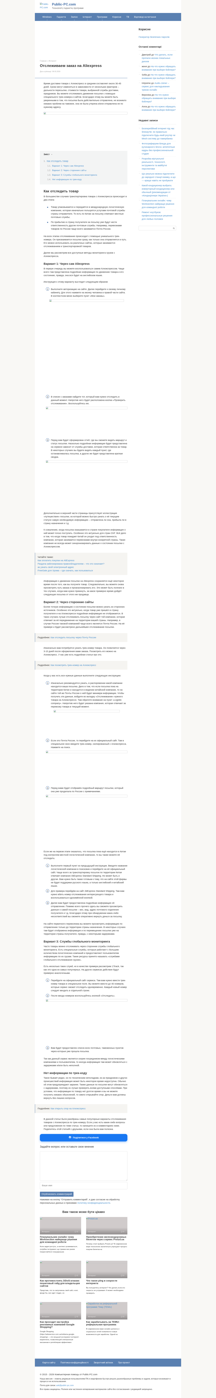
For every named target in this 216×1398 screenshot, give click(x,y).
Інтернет (87, 17)
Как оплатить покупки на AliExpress (56, 560)
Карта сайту (48, 1362)
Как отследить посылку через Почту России (73, 637)
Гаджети (61, 17)
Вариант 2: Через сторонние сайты (69, 170)
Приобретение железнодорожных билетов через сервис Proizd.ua (106, 1238)
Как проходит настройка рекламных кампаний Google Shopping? (57, 1324)
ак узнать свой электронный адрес (56, 567)
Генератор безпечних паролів (154, 37)
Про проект (124, 1362)
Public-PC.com (64, 4)
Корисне (116, 17)
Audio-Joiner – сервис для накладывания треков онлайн (156, 86)
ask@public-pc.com (65, 1385)
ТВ (127, 17)
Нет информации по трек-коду (67, 179)
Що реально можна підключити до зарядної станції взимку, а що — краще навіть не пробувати (159, 177)
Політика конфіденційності (74, 1362)
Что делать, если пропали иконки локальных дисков (157, 58)
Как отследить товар (57, 161)
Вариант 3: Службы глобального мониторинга (74, 175)
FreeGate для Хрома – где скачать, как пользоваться (65, 570)
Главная (43, 61)
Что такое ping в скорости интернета (101, 1282)
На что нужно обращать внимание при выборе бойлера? (159, 98)
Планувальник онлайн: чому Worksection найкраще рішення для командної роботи (58, 1239)
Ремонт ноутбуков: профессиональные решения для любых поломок (157, 215)
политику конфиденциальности (93, 1203)
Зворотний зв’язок (103, 1362)
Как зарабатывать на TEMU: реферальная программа (102, 1323)
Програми (102, 17)
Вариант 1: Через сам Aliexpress (68, 166)
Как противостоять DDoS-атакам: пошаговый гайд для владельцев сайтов (60, 1283)
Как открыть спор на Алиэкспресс (68, 1108)
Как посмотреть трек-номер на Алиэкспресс (73, 665)
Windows (47, 17)
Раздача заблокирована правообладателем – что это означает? (71, 564)
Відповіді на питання (145, 17)
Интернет (52, 61)
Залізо (74, 17)
